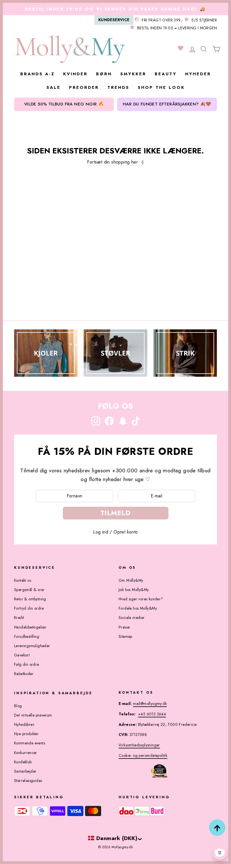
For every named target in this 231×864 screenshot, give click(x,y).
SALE (53, 87)
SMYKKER (133, 74)
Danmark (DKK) (116, 838)
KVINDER (75, 74)
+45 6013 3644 (152, 714)
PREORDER (84, 87)
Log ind (100, 532)
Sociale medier (132, 617)
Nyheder (198, 74)
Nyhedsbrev (24, 724)
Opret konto (126, 532)
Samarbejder (25, 771)
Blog (18, 706)
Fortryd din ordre (29, 608)
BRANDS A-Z (37, 74)
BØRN (104, 74)
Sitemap (125, 636)
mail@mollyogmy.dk (150, 703)
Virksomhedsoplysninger (139, 745)
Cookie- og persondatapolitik (143, 755)
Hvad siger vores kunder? (141, 599)
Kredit (19, 617)
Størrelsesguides (28, 780)
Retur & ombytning (30, 599)
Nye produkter (26, 734)
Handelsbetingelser (30, 627)
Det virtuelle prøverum (33, 715)
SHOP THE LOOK (161, 87)
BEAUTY (166, 74)
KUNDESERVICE (114, 20)
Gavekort (22, 655)
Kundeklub (23, 762)
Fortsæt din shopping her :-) (115, 162)
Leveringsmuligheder (32, 646)
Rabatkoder (24, 673)
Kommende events (29, 743)
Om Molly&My (131, 580)
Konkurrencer (25, 752)
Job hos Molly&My (134, 589)
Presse (124, 627)
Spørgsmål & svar (29, 589)
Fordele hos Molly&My (138, 608)
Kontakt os (22, 580)
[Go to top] (217, 827)
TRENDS (118, 87)
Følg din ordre (26, 664)
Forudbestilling (26, 636)
